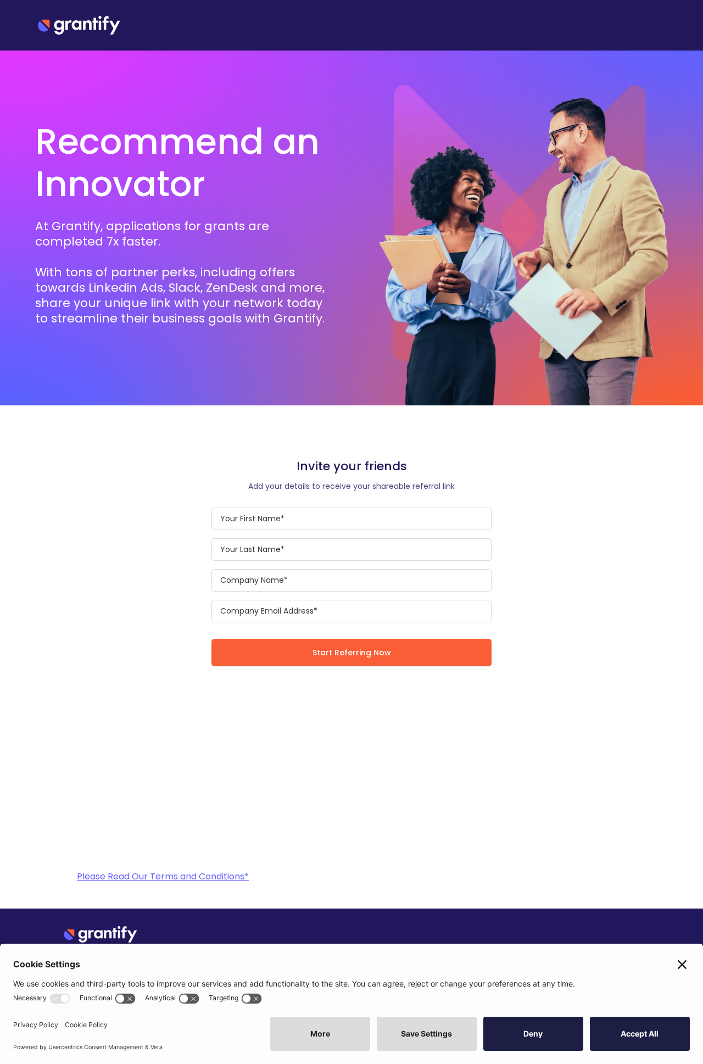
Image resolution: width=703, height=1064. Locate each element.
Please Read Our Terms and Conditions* (163, 876)
